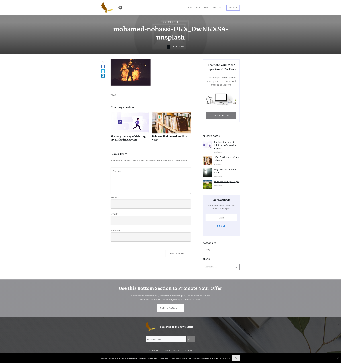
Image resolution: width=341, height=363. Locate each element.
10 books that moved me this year (171, 128)
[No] (337, 358)
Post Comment (178, 254)
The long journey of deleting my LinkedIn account (130, 128)
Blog (208, 249)
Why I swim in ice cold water (225, 171)
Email (114, 213)
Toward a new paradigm (226, 181)
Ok (235, 358)
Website (115, 230)
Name (115, 197)
